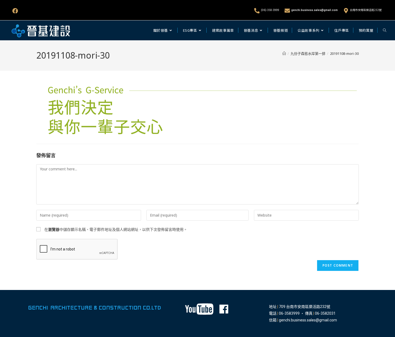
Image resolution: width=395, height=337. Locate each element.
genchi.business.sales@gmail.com (314, 10)
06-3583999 (289, 313)
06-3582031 (325, 313)
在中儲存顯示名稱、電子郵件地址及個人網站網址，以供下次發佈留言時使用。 (115, 229)
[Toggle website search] (384, 30)
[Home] (284, 53)
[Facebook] (15, 11)
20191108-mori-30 (344, 53)
